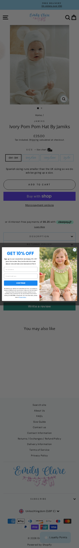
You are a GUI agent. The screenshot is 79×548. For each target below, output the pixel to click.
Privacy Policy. (22, 297)
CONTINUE (20, 283)
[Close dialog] (74, 249)
